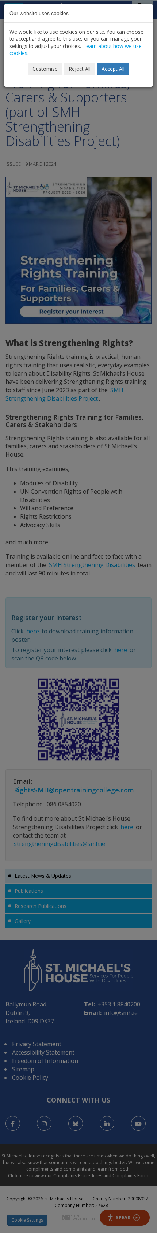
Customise (45, 68)
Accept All (113, 68)
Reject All (80, 68)
